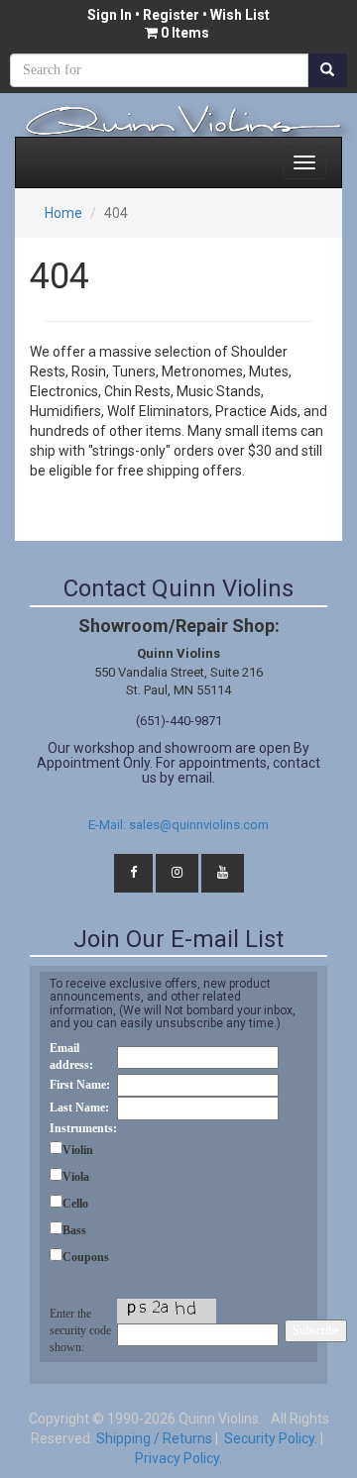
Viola (75, 1177)
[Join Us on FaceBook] (133, 873)
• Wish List (234, 15)
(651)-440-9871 (179, 720)
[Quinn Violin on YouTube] (222, 873)
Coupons (85, 1257)
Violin (77, 1150)
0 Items (185, 33)
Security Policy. (269, 1438)
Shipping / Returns (154, 1438)
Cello (75, 1204)
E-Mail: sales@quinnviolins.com (178, 824)
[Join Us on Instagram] (177, 873)
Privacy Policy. (178, 1458)
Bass (74, 1230)
